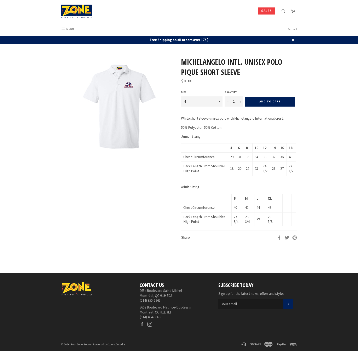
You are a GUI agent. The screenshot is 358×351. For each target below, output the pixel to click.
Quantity (231, 92)
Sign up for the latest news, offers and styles (251, 293)
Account (292, 29)
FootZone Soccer (81, 344)
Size (183, 92)
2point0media (116, 344)
